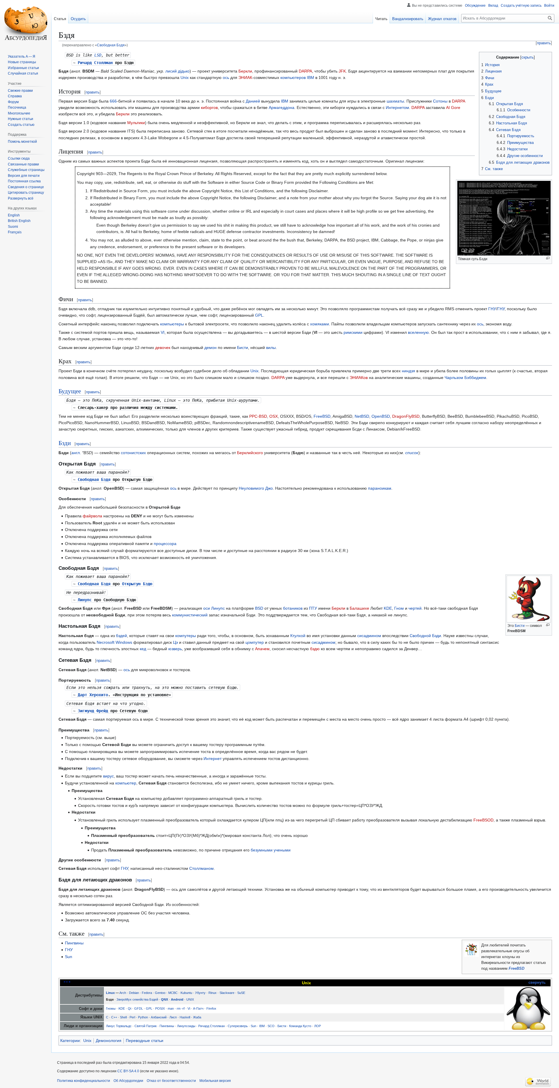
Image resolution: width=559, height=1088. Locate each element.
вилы (271, 347)
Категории (70, 1040)
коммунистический (190, 615)
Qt (129, 1008)
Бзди (65, 443)
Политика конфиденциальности (83, 1081)
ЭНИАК (245, 77)
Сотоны (440, 101)
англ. (76, 452)
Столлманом (201, 868)
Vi (188, 1008)
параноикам (379, 488)
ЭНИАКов (359, 377)
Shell (123, 1017)
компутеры (185, 635)
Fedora (147, 992)
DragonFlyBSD (406, 416)
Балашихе (359, 608)
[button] (20, 198)
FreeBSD (322, 416)
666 (113, 101)
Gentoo (160, 992)
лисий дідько (177, 71)
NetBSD (362, 416)
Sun (68, 956)
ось (226, 77)
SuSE (241, 992)
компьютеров (293, 77)
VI (162, 332)
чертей (415, 608)
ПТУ (313, 608)
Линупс (85, 599)
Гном (399, 608)
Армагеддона (281, 107)
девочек (162, 347)
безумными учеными (271, 850)
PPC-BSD (258, 416)
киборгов (209, 107)
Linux (110, 992)
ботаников (293, 608)
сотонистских (133, 452)
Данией (253, 101)
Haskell (185, 1017)
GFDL (138, 1008)
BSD (259, 608)
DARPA (305, 71)
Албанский (159, 1017)
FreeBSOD (483, 820)
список (411, 452)
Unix (185, 77)
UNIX (190, 999)
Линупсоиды (186, 1026)
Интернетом (397, 107)
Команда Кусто (300, 1026)
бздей (121, 635)
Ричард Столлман (95, 62)
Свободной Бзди (425, 635)
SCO (271, 1026)
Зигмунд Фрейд (93, 710)
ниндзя (408, 370)
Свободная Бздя (111, 45)
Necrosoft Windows (114, 642)
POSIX (160, 1008)
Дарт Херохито (93, 694)
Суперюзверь (238, 1026)
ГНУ (492, 308)
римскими (353, 332)
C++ (114, 1017)
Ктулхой (297, 635)
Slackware (227, 992)
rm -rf (181, 1008)
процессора (165, 543)
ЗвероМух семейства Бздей (137, 999)
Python (143, 1017)
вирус (108, 776)
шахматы (395, 101)
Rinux (212, 992)
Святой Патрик (146, 1026)
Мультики (136, 122)
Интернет (213, 758)
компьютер (125, 783)
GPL (259, 315)
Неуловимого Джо (256, 488)
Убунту (200, 992)
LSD (97, 55)
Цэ (175, 642)
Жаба (197, 1017)
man (171, 1008)
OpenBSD (381, 416)
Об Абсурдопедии (128, 1081)
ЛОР (317, 1026)
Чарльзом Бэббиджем (465, 377)
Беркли (245, 71)
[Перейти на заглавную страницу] (25, 23)
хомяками (319, 324)
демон (210, 347)
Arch (122, 992)
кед (143, 648)
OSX (273, 416)
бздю (315, 648)
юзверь (175, 648)
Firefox (211, 1008)
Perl (132, 1017)
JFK (342, 71)
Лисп (173, 1017)
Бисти (242, 347)
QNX (164, 999)
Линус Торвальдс (119, 1026)
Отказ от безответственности (171, 1081)
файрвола (92, 516)
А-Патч (198, 1008)
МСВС (173, 992)
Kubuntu (186, 992)
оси (206, 608)
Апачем (262, 648)
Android (177, 999)
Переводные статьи (144, 1040)
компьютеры (172, 324)
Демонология (108, 1040)
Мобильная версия (215, 1081)
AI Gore (453, 107)
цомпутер (254, 642)
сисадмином (369, 635)
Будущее (70, 391)
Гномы (111, 1008)
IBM (310, 77)
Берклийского (250, 452)
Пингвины (74, 943)
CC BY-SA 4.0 (128, 1071)
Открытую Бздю (137, 583)
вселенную (418, 332)
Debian (134, 992)
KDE (388, 608)
